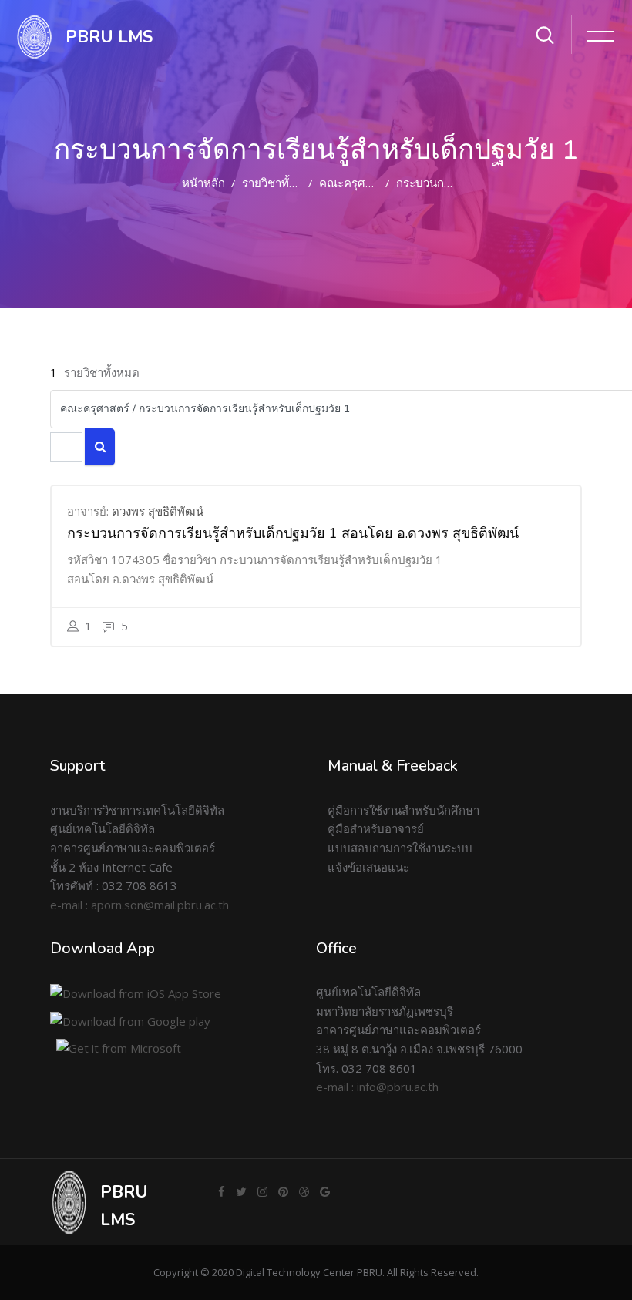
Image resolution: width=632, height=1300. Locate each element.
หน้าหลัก (203, 182)
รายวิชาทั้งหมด (280, 182)
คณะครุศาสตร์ (355, 182)
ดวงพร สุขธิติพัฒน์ (157, 511)
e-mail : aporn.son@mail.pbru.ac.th (139, 904)
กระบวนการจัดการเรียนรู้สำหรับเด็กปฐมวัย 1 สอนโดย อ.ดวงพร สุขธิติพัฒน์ (293, 533)
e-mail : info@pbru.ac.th (377, 1086)
